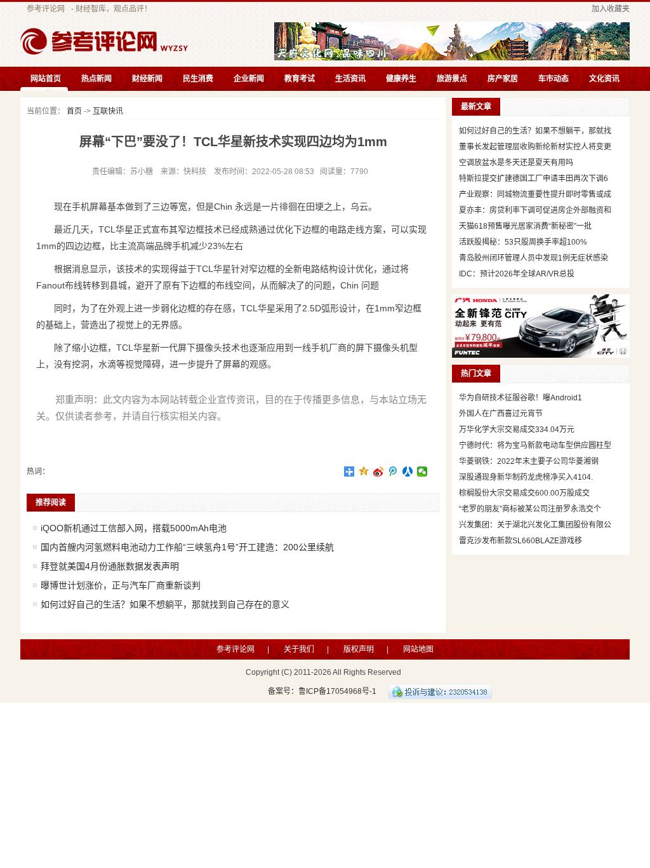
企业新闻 (249, 78)
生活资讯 (350, 78)
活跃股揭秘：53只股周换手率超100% (523, 242)
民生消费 (198, 78)
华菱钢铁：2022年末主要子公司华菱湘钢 (529, 461)
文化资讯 (604, 78)
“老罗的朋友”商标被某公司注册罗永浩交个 (530, 509)
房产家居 (503, 78)
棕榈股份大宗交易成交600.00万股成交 (524, 493)
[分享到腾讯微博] (393, 471)
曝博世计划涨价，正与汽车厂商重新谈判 (121, 585)
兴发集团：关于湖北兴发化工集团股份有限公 (535, 524)
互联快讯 (108, 111)
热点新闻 (96, 78)
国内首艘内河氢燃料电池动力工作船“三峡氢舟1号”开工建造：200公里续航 (187, 547)
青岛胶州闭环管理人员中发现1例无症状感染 (533, 258)
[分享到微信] (422, 471)
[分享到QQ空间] (364, 471)
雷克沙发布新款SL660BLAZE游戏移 (520, 540)
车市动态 (553, 78)
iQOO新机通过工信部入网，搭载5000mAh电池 (134, 528)
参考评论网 (46, 8)
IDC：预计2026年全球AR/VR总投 (516, 273)
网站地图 (418, 649)
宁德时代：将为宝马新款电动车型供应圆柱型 (535, 445)
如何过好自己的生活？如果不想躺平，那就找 (535, 130)
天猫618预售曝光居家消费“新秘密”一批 (525, 226)
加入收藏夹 (611, 8)
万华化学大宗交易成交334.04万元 (516, 429)
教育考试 (299, 78)
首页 (74, 111)
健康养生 (401, 78)
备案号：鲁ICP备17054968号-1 (322, 691)
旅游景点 (452, 78)
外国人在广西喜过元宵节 (501, 413)
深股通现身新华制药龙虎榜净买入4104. (526, 477)
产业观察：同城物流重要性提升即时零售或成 (535, 194)
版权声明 (358, 649)
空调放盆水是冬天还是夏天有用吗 (516, 162)
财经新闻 (147, 78)
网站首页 (45, 78)
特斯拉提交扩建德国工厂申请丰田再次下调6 (533, 178)
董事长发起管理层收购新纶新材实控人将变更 (535, 146)
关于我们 (299, 649)
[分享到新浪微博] (378, 471)
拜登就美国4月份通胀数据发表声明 (110, 566)
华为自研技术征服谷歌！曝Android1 (520, 397)
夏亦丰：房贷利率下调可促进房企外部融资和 (535, 210)
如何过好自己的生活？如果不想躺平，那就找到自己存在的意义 (165, 604)
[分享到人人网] (407, 471)
